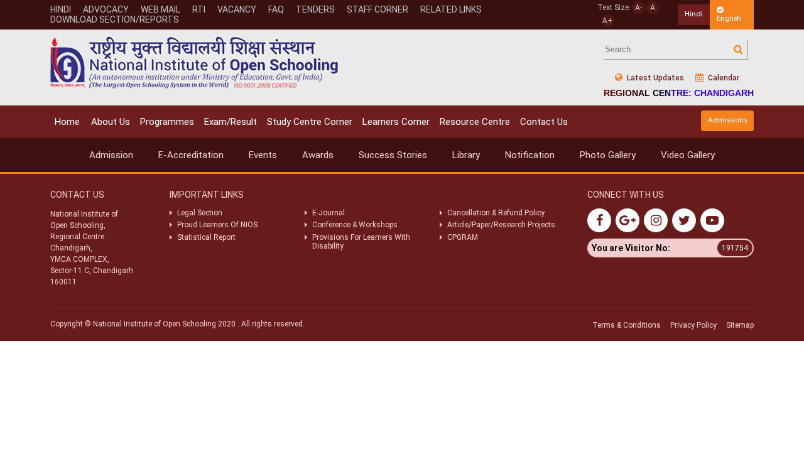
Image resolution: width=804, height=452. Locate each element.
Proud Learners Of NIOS (217, 224)
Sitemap (740, 325)
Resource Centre (475, 121)
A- (638, 7)
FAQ (276, 9)
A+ (607, 20)
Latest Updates (654, 77)
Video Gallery (688, 155)
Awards (318, 155)
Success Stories (393, 155)
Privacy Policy (693, 325)
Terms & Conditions (626, 325)
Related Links (451, 9)
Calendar (722, 77)
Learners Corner (396, 121)
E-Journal (328, 212)
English (729, 18)
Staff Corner (377, 9)
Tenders (315, 9)
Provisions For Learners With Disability (361, 241)
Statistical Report (206, 237)
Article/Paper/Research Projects (501, 224)
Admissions (727, 120)
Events (263, 155)
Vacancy (236, 9)
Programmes (167, 121)
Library (466, 155)
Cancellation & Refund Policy (496, 212)
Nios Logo (194, 62)
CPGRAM (463, 237)
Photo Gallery (608, 155)
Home (67, 121)
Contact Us (544, 121)
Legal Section (199, 212)
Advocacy (106, 9)
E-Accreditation (191, 155)
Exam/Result (230, 121)
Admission (111, 155)
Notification (530, 155)
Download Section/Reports (114, 19)
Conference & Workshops (355, 224)
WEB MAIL (160, 9)
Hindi (60, 9)
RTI (198, 9)
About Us (110, 121)
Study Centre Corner (309, 121)
